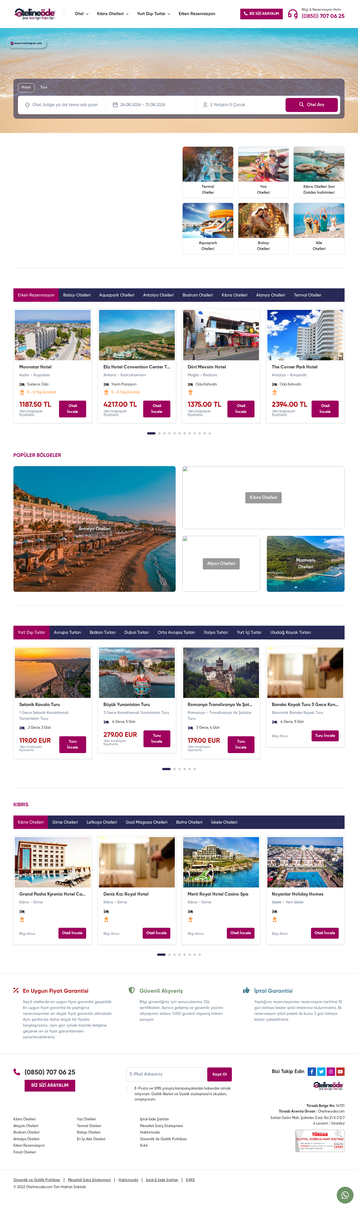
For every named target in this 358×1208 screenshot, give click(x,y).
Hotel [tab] (26, 87)
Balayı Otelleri (88, 1132)
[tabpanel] (179, 366)
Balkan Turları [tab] (103, 632)
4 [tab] (169, 433)
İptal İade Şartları (154, 1119)
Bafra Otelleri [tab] (189, 822)
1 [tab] (151, 433)
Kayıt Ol (220, 1074)
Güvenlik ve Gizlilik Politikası (36, 1180)
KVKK (190, 1180)
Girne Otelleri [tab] (65, 822)
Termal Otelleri (89, 1126)
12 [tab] (210, 433)
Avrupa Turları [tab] (67, 632)
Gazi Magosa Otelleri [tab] (146, 822)
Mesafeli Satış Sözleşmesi (161, 1126)
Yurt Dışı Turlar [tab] (31, 632)
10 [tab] (200, 433)
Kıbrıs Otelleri (110, 14)
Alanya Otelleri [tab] (270, 295)
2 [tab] (159, 433)
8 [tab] (190, 433)
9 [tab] (195, 433)
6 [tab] (179, 433)
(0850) (323, 16)
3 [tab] (164, 433)
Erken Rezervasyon (197, 14)
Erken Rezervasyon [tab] (36, 295)
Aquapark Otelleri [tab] (116, 295)
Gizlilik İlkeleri (162, 1094)
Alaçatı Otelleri (25, 1126)
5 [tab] (174, 433)
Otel (79, 14)
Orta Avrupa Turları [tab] (176, 632)
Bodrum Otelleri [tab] (198, 295)
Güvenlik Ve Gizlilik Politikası (163, 1139)
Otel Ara (315, 105)
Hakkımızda (150, 1132)
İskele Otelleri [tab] (224, 822)
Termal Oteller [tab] (307, 295)
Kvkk (144, 1146)
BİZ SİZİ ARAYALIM (264, 14)
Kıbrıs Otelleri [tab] (234, 295)
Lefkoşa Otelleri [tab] (102, 822)
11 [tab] (205, 433)
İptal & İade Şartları (162, 1180)
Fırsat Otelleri (24, 1152)
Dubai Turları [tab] (136, 632)
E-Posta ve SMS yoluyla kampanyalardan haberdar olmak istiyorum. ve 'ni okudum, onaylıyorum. (183, 1094)
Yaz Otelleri (86, 1119)
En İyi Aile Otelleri (91, 1139)
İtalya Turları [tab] (216, 632)
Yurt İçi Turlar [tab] (249, 632)
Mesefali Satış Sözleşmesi (89, 1180)
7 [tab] (184, 433)
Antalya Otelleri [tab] (158, 295)
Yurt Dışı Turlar (151, 14)
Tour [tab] (43, 87)
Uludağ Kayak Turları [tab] (290, 632)
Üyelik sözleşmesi (194, 1094)
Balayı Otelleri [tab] (76, 295)
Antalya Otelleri (26, 1139)
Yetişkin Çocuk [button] (227, 105)
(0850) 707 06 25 (50, 1072)
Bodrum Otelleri (26, 1132)
